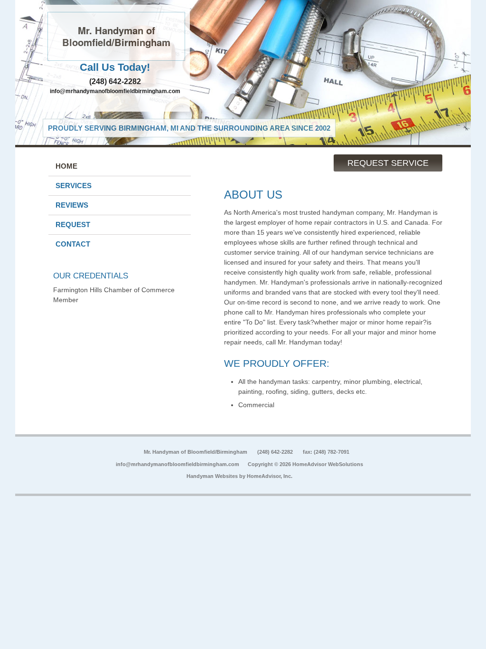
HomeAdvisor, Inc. (269, 476)
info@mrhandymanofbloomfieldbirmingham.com (115, 91)
